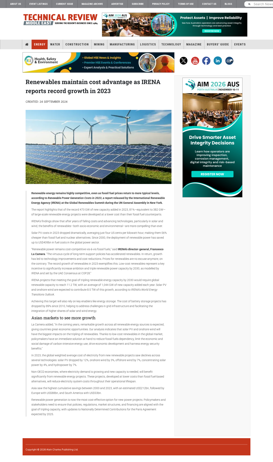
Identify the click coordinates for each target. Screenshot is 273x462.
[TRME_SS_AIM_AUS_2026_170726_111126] (212, 137)
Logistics (148, 44)
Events (240, 44)
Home (27, 44)
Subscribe (138, 4)
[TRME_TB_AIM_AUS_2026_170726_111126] (174, 25)
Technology (171, 44)
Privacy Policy (160, 4)
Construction (77, 44)
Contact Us (209, 4)
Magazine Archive (92, 4)
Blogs (228, 4)
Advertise (117, 4)
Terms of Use (186, 4)
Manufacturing (122, 44)
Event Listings (38, 4)
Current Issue (64, 4)
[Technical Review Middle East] (61, 20)
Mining (99, 44)
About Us (15, 4)
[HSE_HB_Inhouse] (98, 62)
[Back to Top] (3, 458)
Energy (39, 44)
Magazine (194, 44)
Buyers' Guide (218, 44)
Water (55, 44)
